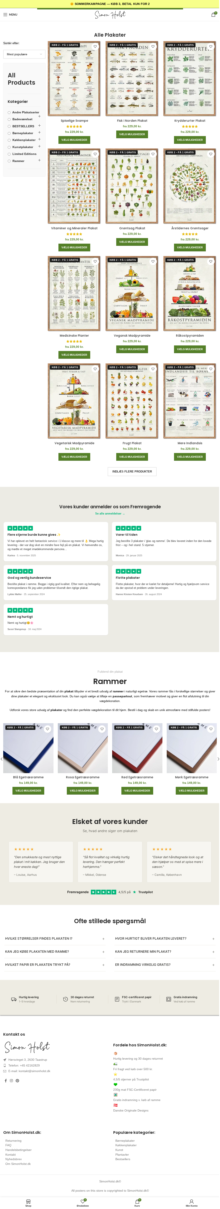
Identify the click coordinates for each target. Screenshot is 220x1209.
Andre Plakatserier (25, 112)
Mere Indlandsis (190, 443)
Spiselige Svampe (74, 120)
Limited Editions (24, 154)
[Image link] (55, 1047)
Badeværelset (22, 119)
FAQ (8, 1145)
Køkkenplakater (23, 140)
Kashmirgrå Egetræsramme (192, 777)
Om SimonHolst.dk (18, 1163)
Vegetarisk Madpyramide (74, 443)
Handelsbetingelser (18, 1149)
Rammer (18, 161)
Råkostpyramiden (190, 335)
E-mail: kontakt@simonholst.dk (29, 1071)
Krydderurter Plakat (189, 120)
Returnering (13, 1140)
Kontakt (10, 1154)
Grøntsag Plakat (132, 228)
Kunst (119, 1149)
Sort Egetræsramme (83, 777)
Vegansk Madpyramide (132, 335)
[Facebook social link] (5, 1080)
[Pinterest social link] (17, 1080)
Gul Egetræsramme (137, 777)
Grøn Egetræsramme (28, 777)
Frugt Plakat (132, 443)
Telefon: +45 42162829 (24, 1065)
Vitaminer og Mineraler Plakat (74, 228)
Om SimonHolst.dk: (22, 1132)
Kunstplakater (22, 147)
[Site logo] (110, 14)
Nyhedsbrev (13, 1159)
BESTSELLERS (23, 126)
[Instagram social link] (11, 1080)
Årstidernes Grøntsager (190, 228)
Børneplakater (22, 133)
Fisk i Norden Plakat (132, 120)
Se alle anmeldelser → (110, 513)
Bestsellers (122, 1159)
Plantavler (122, 1154)
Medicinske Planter (74, 335)
